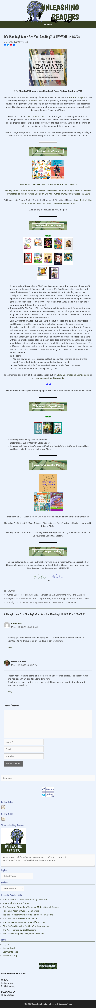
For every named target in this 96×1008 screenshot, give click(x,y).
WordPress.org (10, 955)
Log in (6, 944)
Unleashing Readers (60, 12)
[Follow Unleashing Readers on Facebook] (48, 791)
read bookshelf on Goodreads (49, 378)
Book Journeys (76, 97)
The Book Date (35, 100)
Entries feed (9, 948)
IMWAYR (11, 591)
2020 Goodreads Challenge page (73, 375)
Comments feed (10, 952)
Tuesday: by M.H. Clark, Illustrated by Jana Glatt (48, 184)
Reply (10, 647)
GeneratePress (65, 1004)
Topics (4, 870)
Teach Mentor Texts (36, 116)
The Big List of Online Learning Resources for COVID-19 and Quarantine (41, 602)
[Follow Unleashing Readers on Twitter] (48, 796)
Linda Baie (16, 623)
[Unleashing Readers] (13, 852)
